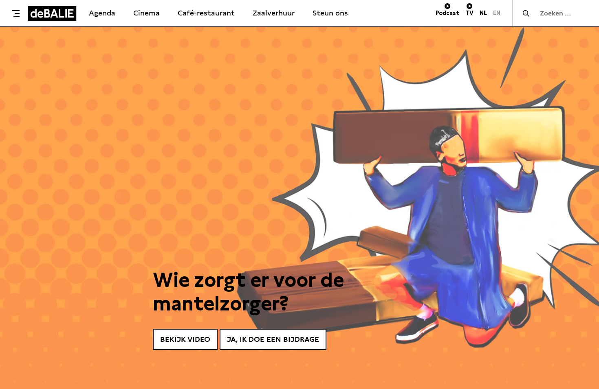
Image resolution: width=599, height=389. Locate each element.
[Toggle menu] (16, 13)
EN (496, 13)
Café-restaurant (206, 13)
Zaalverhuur (274, 13)
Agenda (102, 13)
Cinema (146, 13)
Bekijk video (185, 339)
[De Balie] (52, 13)
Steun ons (330, 13)
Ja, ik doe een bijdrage (273, 339)
